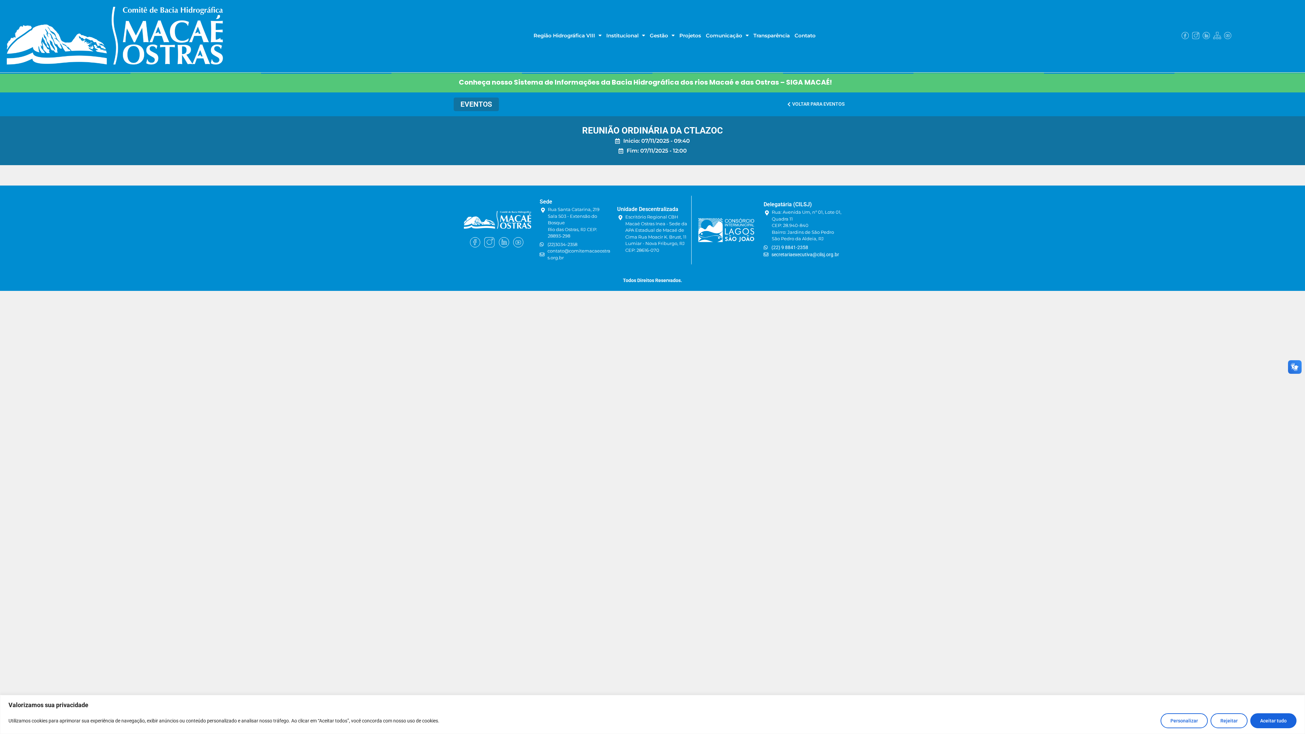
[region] (652, 714)
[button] (476, 104)
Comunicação (724, 35)
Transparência (771, 35)
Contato (805, 35)
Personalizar (1184, 720)
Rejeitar (1229, 720)
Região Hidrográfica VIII (564, 35)
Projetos (690, 35)
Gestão (659, 35)
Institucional (622, 35)
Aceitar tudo (1273, 720)
